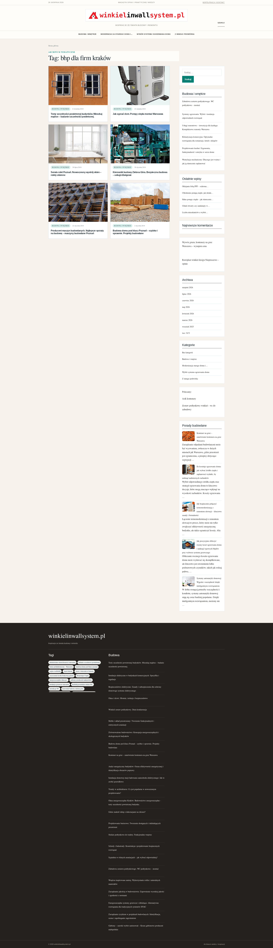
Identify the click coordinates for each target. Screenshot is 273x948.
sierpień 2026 (187, 287)
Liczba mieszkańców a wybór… (195, 212)
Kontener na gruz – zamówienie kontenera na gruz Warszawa (209, 437)
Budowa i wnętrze (87, 34)
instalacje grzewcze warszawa (59, 684)
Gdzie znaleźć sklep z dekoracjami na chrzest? (126, 812)
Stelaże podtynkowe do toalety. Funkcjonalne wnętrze (130, 834)
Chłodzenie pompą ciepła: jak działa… (197, 192)
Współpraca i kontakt (214, 2)
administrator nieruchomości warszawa (62, 662)
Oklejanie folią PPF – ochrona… (195, 186)
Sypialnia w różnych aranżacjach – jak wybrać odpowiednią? (132, 857)
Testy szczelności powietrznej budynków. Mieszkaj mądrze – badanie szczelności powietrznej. (76, 115)
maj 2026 (186, 307)
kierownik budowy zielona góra (72, 689)
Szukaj (221, 23)
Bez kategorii (187, 352)
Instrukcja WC (54, 689)
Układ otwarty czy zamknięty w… (196, 205)
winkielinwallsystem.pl (76, 635)
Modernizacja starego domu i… (117, 34)
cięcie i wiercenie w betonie (85, 671)
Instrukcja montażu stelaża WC (82, 684)
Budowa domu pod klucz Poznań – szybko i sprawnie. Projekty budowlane (135, 232)
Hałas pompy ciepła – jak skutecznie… (197, 199)
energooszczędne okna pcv (58, 680)
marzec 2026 (187, 320)
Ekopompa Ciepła (83, 676)
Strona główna (53, 45)
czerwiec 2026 (188, 300)
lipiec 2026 (186, 294)
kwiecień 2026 (188, 313)
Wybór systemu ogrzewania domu (154, 34)
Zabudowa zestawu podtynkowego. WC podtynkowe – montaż (133, 868)
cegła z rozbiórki (55, 671)
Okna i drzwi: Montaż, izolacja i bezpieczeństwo (128, 698)
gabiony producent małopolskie (81, 680)
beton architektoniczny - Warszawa (61, 667)
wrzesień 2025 (188, 326)
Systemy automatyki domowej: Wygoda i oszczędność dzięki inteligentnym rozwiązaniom (209, 582)
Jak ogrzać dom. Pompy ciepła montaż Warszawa (138, 114)
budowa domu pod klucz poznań (87, 667)
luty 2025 (186, 333)
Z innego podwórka (185, 34)
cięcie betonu (68, 671)
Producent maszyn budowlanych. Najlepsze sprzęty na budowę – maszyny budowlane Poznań (77, 232)
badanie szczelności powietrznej (89, 662)
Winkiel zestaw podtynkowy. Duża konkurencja (127, 709)
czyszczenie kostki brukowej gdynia (61, 676)
